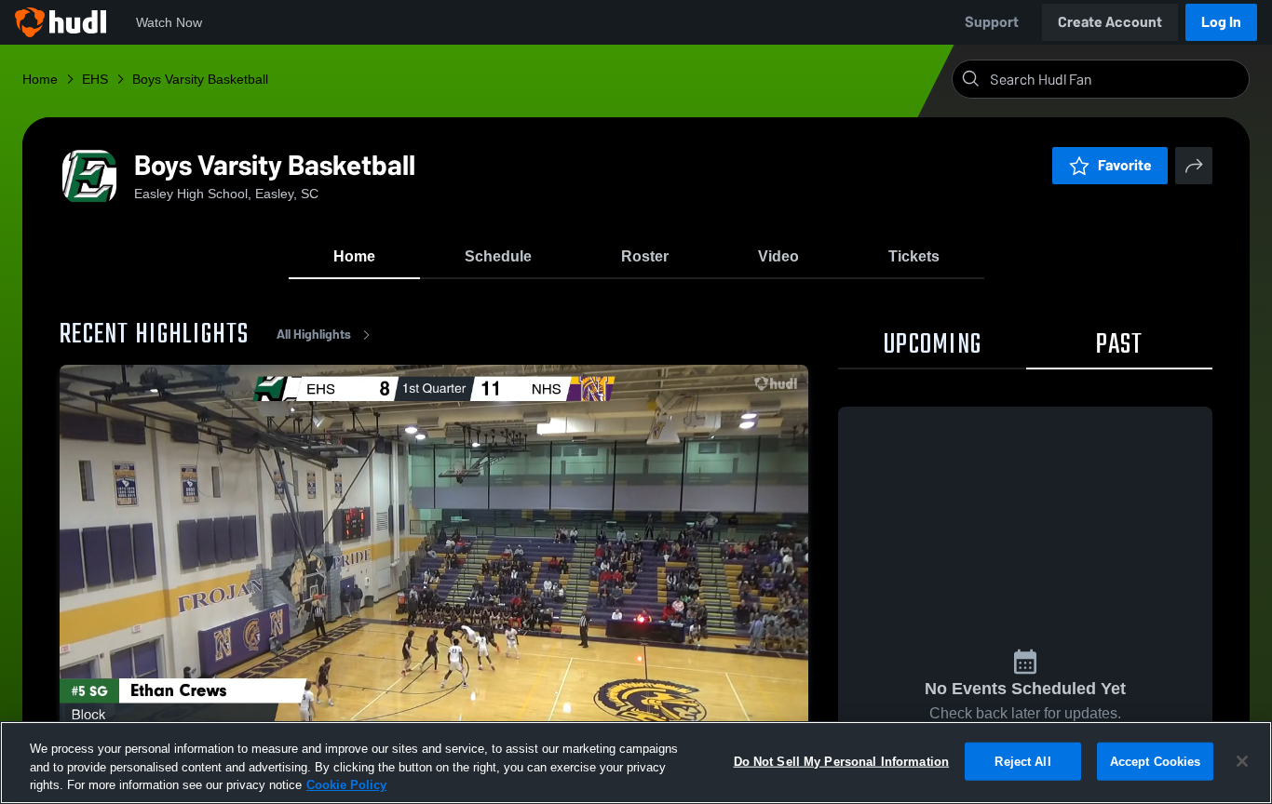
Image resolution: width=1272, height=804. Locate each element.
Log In (1221, 21)
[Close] (1242, 761)
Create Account (1110, 21)
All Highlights (314, 334)
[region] (636, 762)
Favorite (1125, 165)
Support (992, 21)
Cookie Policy (346, 785)
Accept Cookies (1155, 761)
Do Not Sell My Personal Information (842, 761)
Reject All (1022, 761)
